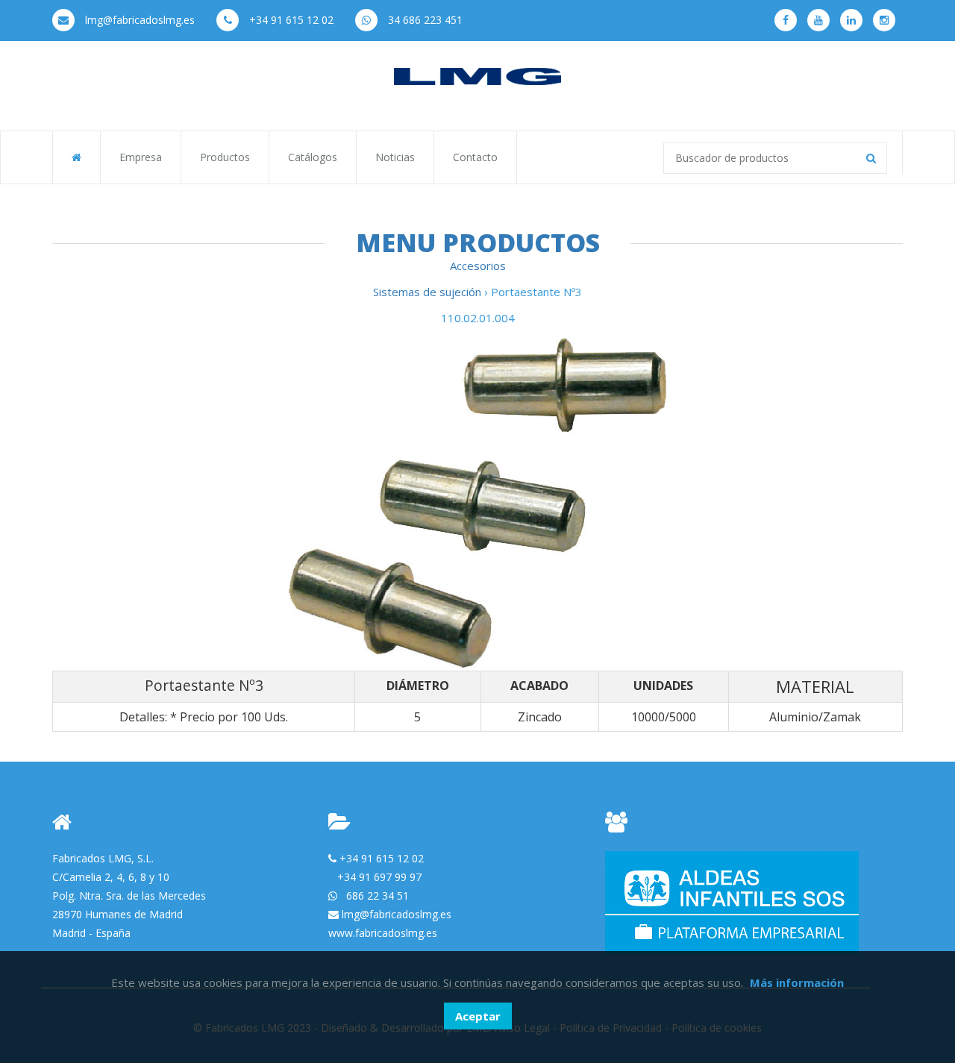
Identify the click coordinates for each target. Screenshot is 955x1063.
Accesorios (478, 265)
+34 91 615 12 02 (290, 20)
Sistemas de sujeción (428, 291)
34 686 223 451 (424, 20)
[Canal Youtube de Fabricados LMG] (818, 20)
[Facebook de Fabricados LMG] (785, 20)
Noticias (395, 157)
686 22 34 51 (377, 895)
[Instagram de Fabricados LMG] (884, 20)
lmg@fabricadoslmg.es (138, 20)
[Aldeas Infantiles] (732, 901)
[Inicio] (477, 75)
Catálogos (312, 157)
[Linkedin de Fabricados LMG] (851, 20)
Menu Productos (478, 242)
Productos (225, 157)
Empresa (140, 157)
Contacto (475, 157)
